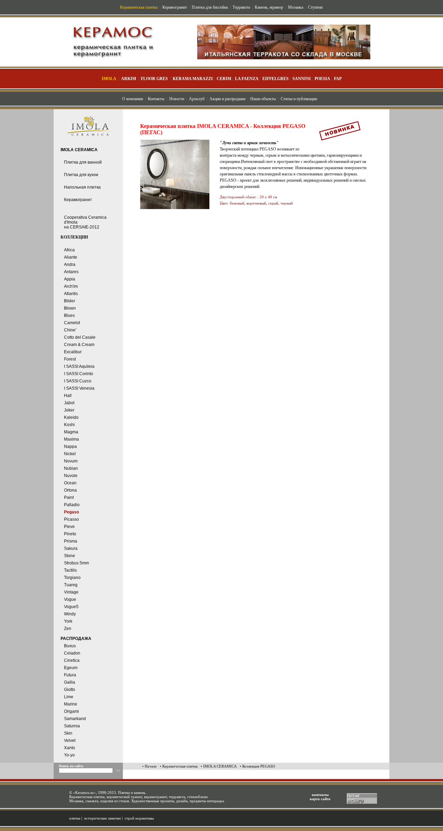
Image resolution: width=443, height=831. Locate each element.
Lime (68, 696)
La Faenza (247, 78)
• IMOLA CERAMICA (219, 766)
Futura (70, 675)
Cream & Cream (79, 344)
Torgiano (72, 577)
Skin (68, 733)
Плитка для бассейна (210, 7)
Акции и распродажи (227, 98)
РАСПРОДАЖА (76, 638)
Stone (69, 555)
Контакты (156, 98)
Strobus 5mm (76, 563)
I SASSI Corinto (78, 373)
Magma (71, 432)
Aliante (70, 257)
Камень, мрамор (269, 7)
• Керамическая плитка (179, 766)
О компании (132, 98)
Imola (109, 78)
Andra (69, 264)
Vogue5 (71, 606)
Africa (69, 250)
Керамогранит (174, 7)
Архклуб (197, 98)
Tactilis (70, 570)
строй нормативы (139, 818)
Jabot (69, 402)
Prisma (70, 541)
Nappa (70, 446)
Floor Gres (154, 78)
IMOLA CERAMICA (79, 149)
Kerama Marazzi (193, 78)
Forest (70, 359)
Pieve (69, 526)
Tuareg (71, 584)
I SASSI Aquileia (79, 366)
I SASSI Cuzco (77, 381)
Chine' (70, 330)
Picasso (71, 519)
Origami (71, 711)
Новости (176, 98)
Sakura (71, 548)
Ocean (70, 483)
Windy (70, 614)
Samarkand (75, 718)
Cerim (224, 78)
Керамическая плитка (138, 7)
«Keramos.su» (84, 792)
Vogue (70, 599)
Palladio (72, 504)
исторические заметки (102, 818)
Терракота (241, 7)
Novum (71, 461)
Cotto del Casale (80, 337)
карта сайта (320, 799)
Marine (70, 704)
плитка (74, 818)
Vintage (71, 592)
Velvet (69, 740)
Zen (67, 628)
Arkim (128, 78)
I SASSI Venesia (79, 388)
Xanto (69, 747)
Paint (69, 497)
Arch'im (71, 286)
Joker (69, 410)
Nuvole (71, 475)
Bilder (69, 300)
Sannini (301, 78)
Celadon (72, 653)
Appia (69, 279)
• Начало (149, 766)
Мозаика (295, 7)
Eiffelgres (275, 78)
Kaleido (71, 417)
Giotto (69, 689)
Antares (71, 271)
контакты (320, 795)
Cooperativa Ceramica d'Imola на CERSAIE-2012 (85, 222)
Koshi (69, 424)
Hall (68, 395)
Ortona (70, 490)
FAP (338, 78)
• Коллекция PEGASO (257, 766)
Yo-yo (69, 755)
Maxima (71, 439)
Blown (70, 308)
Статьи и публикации (299, 98)
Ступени (315, 7)
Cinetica (72, 660)
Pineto (70, 533)
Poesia (322, 78)
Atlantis (71, 293)
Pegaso (71, 512)
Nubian (71, 468)
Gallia (69, 682)
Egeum (71, 667)
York (68, 621)
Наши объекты (263, 98)
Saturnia (72, 726)
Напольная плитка (82, 187)
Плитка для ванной (83, 162)
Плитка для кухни (81, 174)
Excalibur (73, 351)
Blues (69, 315)
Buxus (70, 645)
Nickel (70, 453)
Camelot (72, 322)
